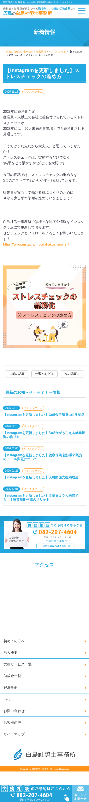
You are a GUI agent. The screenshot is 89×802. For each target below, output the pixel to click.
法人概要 (11, 652)
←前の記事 (17, 373)
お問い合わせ (14, 711)
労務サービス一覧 (18, 664)
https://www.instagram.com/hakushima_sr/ (36, 244)
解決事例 (11, 687)
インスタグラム (33, 91)
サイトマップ (14, 734)
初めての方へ (14, 641)
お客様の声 (12, 722)
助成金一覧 (12, 676)
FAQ (7, 699)
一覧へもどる (44, 373)
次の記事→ (72, 373)
